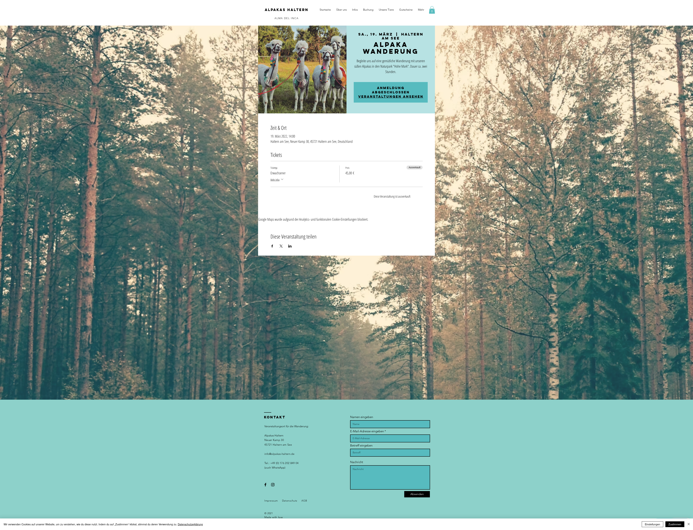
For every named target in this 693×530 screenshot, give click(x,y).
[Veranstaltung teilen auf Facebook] (272, 246)
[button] (432, 10)
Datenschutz (289, 500)
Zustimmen (674, 524)
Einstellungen (652, 524)
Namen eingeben (361, 417)
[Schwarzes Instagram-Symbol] (273, 484)
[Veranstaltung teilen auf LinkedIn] (290, 246)
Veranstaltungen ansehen (390, 96)
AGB (304, 500)
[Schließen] (689, 524)
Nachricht (356, 462)
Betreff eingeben (361, 445)
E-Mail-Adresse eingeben (367, 431)
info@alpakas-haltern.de (279, 454)
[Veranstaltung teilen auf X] (281, 246)
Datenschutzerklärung (190, 524)
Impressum (271, 500)
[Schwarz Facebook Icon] (265, 484)
